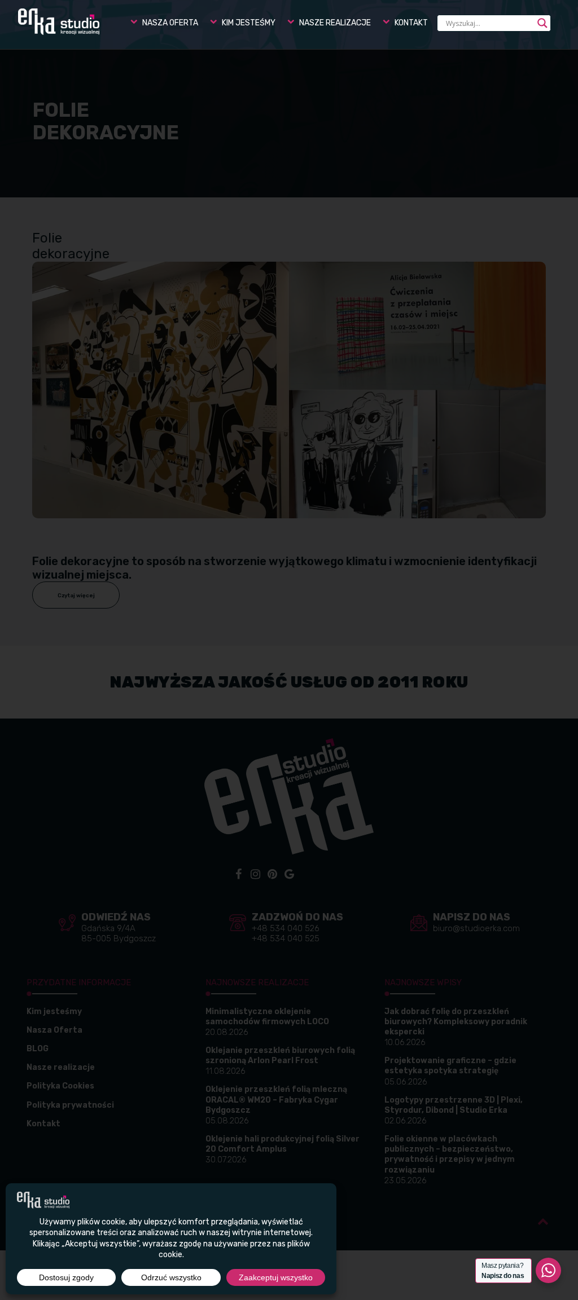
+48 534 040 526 (285, 928)
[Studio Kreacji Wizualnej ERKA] (58, 21)
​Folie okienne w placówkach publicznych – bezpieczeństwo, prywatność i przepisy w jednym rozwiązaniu (449, 1154)
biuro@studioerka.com (476, 928)
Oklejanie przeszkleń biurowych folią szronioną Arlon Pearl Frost (280, 1055)
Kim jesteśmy (54, 1011)
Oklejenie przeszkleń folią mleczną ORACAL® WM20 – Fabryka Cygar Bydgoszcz (276, 1099)
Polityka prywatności (70, 1105)
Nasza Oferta (54, 1030)
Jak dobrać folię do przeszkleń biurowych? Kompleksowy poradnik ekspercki (455, 1022)
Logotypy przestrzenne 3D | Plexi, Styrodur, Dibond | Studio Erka (453, 1105)
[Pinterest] (272, 874)
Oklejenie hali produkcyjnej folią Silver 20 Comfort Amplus (282, 1144)
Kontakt (43, 1124)
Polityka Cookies (60, 1086)
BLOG (38, 1049)
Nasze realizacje (61, 1067)
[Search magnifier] (542, 23)
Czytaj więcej (76, 595)
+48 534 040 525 (285, 938)
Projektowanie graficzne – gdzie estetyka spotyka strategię (450, 1066)
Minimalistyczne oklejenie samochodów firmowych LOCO (267, 1016)
